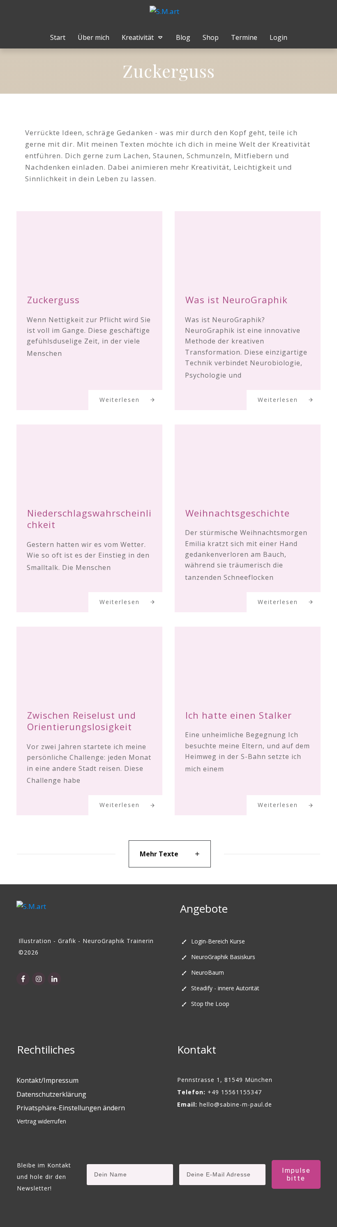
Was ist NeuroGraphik (236, 299)
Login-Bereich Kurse (218, 941)
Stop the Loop (210, 1004)
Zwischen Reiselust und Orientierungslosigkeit (81, 721)
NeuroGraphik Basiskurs (223, 957)
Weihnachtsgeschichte (237, 513)
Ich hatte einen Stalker (238, 715)
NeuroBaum (207, 972)
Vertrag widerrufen (41, 1121)
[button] (70, 1108)
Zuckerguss (53, 299)
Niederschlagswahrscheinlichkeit (89, 519)
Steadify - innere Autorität (225, 988)
